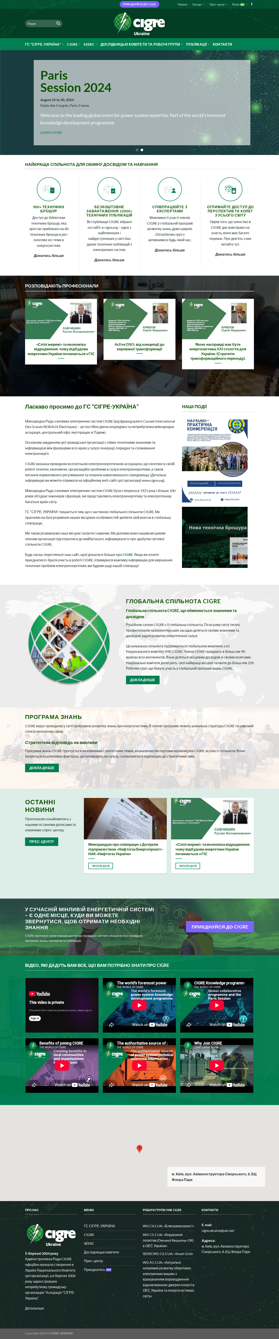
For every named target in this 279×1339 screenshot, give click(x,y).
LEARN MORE (51, 132)
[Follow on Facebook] (251, 4)
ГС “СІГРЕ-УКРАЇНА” (43, 44)
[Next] (268, 102)
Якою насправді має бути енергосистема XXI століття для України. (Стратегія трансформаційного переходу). (217, 351)
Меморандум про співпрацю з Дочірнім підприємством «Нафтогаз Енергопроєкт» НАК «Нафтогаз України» (125, 849)
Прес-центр (217, 4)
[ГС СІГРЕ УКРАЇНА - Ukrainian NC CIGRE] (139, 23)
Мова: (236, 4)
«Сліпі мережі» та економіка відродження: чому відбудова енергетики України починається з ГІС (61, 349)
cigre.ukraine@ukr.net (218, 1230)
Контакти (222, 44)
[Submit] (58, 23)
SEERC (88, 44)
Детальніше (34, 1308)
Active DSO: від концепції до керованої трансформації (139, 346)
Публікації (196, 44)
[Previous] (11, 102)
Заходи (197, 4)
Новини (182, 4)
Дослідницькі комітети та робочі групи (140, 44)
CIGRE (72, 44)
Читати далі (101, 866)
